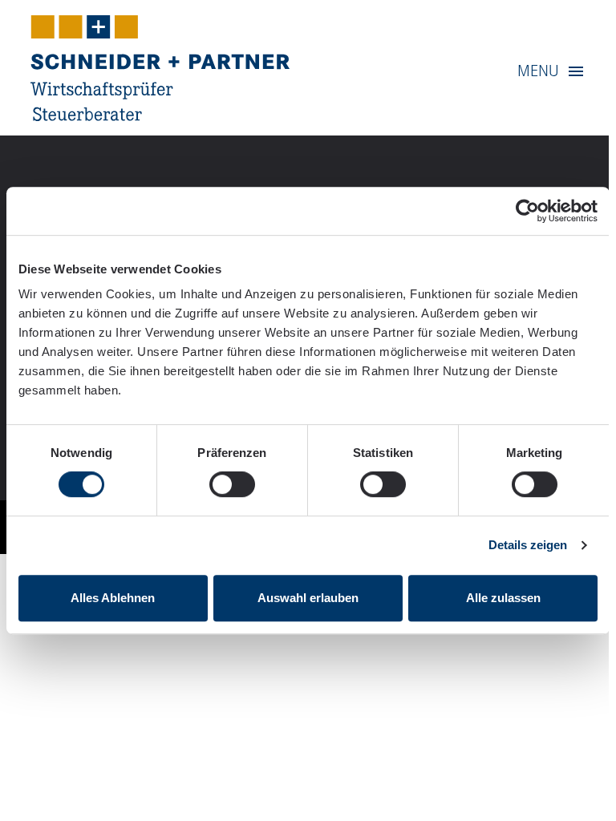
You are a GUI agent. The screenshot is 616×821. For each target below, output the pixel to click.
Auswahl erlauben (308, 598)
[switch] (232, 484)
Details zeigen (527, 545)
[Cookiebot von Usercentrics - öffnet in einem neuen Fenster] (527, 211)
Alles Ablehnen (113, 598)
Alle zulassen (503, 598)
